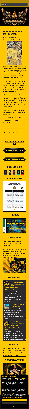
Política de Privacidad (17, 397)
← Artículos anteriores (8, 132)
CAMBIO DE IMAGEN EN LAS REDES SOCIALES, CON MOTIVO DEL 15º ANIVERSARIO (12, 243)
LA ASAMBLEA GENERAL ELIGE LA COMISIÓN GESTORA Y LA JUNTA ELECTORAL (13, 325)
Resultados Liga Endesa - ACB (12, 353)
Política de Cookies (6, 397)
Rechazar (14, 403)
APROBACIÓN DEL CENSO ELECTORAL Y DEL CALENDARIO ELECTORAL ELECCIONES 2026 (13, 286)
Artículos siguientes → (21, 132)
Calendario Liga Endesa (10, 355)
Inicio (14, 132)
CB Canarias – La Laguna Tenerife (14, 348)
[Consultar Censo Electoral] (14, 151)
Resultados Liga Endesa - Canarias (14, 350)
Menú (4, 4)
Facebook (8, 120)
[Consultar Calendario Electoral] (14, 160)
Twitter (16, 120)
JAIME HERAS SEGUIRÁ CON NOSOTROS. (12, 32)
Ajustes (14, 406)
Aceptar (14, 400)
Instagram (7, 122)
